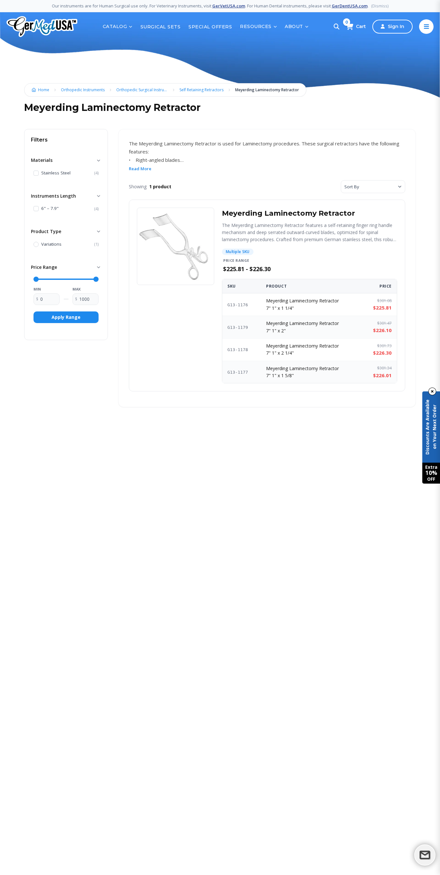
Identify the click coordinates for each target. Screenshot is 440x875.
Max (76, 289)
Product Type (46, 231)
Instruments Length (53, 196)
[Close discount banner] (432, 391)
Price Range (44, 267)
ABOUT (294, 26)
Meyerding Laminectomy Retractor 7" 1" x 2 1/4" (302, 349)
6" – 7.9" (50, 208)
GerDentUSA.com (350, 6)
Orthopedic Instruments (83, 90)
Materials (42, 160)
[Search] (337, 27)
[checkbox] (36, 173)
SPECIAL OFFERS (210, 27)
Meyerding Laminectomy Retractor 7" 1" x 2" (302, 326)
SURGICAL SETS (160, 27)
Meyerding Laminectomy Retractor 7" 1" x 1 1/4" (302, 304)
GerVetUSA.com (228, 6)
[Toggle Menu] (426, 26)
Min (37, 289)
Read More (140, 169)
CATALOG (115, 26)
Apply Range (66, 317)
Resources (256, 26)
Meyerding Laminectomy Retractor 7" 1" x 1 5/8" (302, 372)
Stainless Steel (56, 173)
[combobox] (373, 186)
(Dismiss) (379, 6)
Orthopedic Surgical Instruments (143, 90)
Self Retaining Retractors (201, 90)
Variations (51, 244)
